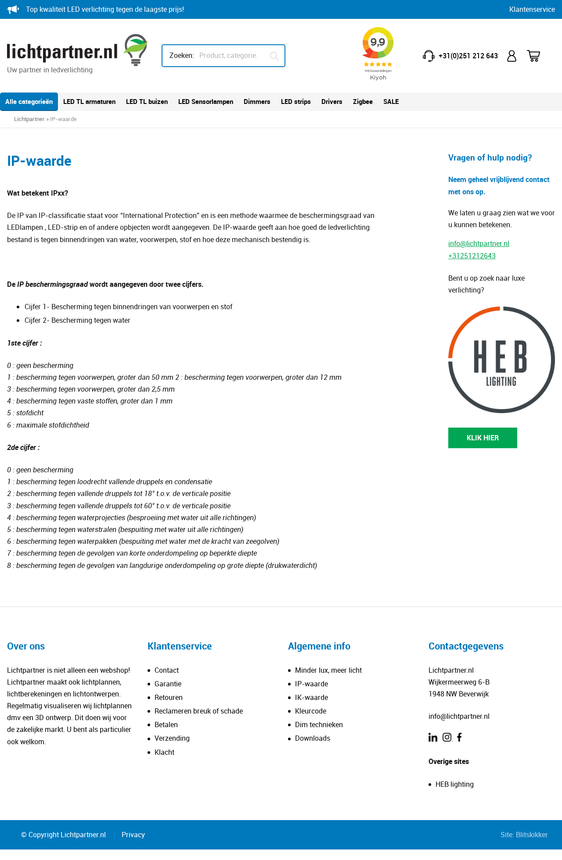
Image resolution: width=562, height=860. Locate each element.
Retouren (169, 697)
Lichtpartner (29, 119)
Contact (167, 670)
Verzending (172, 738)
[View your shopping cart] (539, 55)
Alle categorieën (29, 101)
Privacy (133, 834)
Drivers (331, 101)
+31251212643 (472, 255)
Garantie (168, 684)
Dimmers (257, 101)
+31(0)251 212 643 (468, 56)
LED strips (296, 101)
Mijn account (512, 55)
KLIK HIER (483, 437)
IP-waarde (311, 684)
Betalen (166, 724)
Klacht (164, 752)
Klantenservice (532, 9)
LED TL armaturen (89, 101)
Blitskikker (532, 834)
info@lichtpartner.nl (478, 243)
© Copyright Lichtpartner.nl (63, 834)
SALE (391, 101)
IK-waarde (311, 697)
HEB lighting (455, 784)
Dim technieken (319, 724)
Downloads (312, 738)
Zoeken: (181, 55)
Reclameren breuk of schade (199, 711)
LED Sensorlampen (205, 101)
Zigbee (363, 101)
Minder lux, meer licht (328, 670)
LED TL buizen (147, 101)
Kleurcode (310, 711)
